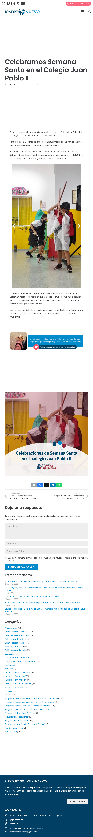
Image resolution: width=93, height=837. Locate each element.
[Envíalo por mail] (34, 485)
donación (9, 668)
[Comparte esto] (40, 485)
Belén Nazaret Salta (14, 646)
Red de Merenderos (14, 728)
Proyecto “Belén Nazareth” (17, 720)
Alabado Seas (11, 628)
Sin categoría (11, 731)
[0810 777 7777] (7, 820)
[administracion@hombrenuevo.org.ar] (7, 828)
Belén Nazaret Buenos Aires (18, 631)
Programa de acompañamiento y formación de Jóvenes (30, 702)
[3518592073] (7, 823)
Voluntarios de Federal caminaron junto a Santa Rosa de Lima (33, 596)
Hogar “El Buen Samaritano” (18, 672)
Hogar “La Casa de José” (16, 676)
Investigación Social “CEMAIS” (18, 683)
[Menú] (82, 12)
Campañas (9, 654)
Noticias (8, 691)
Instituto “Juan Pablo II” (15, 679)
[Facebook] (8, 3)
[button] (89, 11)
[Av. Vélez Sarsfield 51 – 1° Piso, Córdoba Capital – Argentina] (7, 815)
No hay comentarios (34, 85)
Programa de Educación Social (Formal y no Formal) (28, 705)
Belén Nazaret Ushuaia (15, 650)
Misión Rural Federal (14, 687)
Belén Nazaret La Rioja (15, 642)
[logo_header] (21, 12)
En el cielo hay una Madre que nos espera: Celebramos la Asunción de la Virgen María (43, 602)
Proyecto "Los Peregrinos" (17, 716)
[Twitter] (18, 3)
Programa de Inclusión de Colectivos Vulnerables (27, 709)
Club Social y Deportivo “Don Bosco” (21, 661)
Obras (7, 694)
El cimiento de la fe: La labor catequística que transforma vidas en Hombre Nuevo (41, 581)
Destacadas (10, 665)
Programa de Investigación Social (20, 713)
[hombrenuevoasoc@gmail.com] (7, 831)
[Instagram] (13, 4)
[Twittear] (46, 485)
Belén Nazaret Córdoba (15, 639)
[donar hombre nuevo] (46, 341)
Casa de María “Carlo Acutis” (17, 657)
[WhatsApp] (3, 3)
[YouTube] (23, 3)
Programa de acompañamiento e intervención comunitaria (31, 698)
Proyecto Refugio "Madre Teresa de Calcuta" (25, 724)
